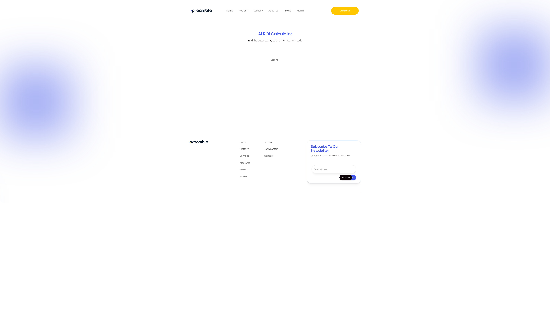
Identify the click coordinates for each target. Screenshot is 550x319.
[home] (200, 11)
